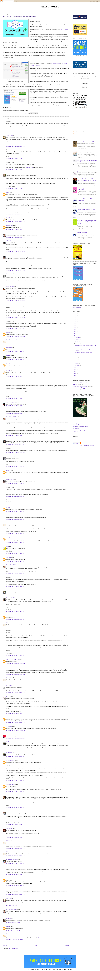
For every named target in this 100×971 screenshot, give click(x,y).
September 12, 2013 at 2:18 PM (15, 511)
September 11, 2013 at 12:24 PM (15, 336)
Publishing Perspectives (78, 431)
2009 (75, 373)
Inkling (7, 192)
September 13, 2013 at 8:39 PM (15, 791)
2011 (75, 369)
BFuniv (7, 173)
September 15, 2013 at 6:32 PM (15, 863)
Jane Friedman (76, 428)
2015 (75, 331)
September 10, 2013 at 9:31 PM (15, 132)
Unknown (8, 217)
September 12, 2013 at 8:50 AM (15, 435)
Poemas (74, 389)
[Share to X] (34, 113)
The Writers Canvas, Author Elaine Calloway (15, 456)
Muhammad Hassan (10, 934)
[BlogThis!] (32, 113)
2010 (75, 371)
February (77, 365)
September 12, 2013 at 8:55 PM (15, 655)
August (77, 355)
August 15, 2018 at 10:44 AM (14, 939)
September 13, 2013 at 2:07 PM (15, 756)
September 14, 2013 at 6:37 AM (15, 837)
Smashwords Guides (55, 63)
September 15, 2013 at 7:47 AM (15, 856)
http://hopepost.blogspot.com (12, 659)
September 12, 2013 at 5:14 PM (15, 619)
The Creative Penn (76, 424)
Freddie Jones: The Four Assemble (80, 386)
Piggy (7, 546)
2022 (75, 317)
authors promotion (41, 937)
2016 (75, 329)
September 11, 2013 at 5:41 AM (15, 158)
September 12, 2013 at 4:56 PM (15, 594)
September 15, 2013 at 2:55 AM (15, 848)
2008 (75, 375)
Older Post (66, 945)
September (77, 343)
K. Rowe (8, 332)
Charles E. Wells (9, 135)
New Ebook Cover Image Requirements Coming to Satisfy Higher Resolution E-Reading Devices (87, 221)
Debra (7, 734)
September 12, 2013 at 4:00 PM (15, 542)
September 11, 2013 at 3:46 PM (15, 359)
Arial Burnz (8, 557)
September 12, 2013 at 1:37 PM (15, 483)
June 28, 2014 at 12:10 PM (13, 922)
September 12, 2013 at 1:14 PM (15, 476)
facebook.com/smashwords (78, 69)
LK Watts (8, 840)
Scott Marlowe (9, 685)
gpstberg (8, 363)
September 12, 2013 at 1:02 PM (15, 466)
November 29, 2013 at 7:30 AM (15, 915)
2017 (75, 327)
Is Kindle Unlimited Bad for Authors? (84, 151)
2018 (75, 325)
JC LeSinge (8, 696)
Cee (7, 439)
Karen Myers (9, 274)
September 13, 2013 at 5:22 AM (15, 693)
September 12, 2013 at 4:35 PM (15, 574)
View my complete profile (87, 445)
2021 (75, 319)
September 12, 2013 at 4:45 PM (15, 586)
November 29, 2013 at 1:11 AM (15, 905)
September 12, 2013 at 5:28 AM (15, 398)
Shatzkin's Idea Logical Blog (79, 430)
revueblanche (9, 726)
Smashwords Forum (29, 167)
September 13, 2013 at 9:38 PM (15, 807)
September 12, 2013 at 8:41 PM (15, 627)
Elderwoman (9, 898)
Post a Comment (6, 943)
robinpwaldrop (9, 828)
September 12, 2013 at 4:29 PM (15, 561)
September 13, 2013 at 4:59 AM (15, 682)
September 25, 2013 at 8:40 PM (15, 885)
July (76, 357)
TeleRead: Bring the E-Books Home (80, 426)
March (76, 363)
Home (36, 945)
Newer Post (5, 945)
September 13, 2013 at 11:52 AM (15, 738)
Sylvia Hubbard (9, 240)
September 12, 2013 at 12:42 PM (15, 452)
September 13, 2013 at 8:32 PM (15, 780)
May (76, 359)
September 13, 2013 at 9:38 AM (15, 722)
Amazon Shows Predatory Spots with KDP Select (87, 141)
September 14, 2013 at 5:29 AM (15, 824)
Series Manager (64, 29)
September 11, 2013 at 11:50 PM (15, 367)
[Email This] (31, 113)
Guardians (75, 384)
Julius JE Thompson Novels (12, 859)
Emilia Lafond (9, 347)
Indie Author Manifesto (82, 232)
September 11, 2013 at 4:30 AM (15, 146)
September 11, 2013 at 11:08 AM (15, 300)
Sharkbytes (8, 355)
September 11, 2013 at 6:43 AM (15, 188)
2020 (75, 321)
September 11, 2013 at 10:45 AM (15, 270)
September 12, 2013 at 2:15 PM (15, 504)
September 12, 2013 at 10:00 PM (15, 663)
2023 (75, 315)
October (77, 341)
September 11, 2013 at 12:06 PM (15, 328)
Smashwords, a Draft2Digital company (56, 9)
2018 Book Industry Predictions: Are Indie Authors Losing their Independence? (86, 210)
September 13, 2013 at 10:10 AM (15, 730)
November (77, 339)
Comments (76, 134)
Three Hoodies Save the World (12, 340)
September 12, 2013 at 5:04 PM (15, 611)
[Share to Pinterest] (37, 113)
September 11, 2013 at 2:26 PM (15, 344)
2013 (75, 335)
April (76, 361)
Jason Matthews (9, 225)
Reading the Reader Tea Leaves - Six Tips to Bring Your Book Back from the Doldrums (86, 179)
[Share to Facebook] (35, 113)
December (77, 337)
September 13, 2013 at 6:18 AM (15, 713)
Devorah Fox (9, 677)
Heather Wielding (10, 286)
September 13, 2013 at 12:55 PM (15, 749)
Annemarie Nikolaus (10, 760)
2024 (75, 313)
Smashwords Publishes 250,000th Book (83, 352)
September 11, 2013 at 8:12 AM (15, 221)
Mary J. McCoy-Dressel (11, 402)
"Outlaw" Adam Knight (11, 597)
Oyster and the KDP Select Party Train (85, 171)
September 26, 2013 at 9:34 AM (15, 894)
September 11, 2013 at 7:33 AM (15, 214)
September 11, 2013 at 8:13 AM (15, 229)
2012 (75, 367)
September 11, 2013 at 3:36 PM (15, 351)
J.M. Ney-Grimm (9, 537)
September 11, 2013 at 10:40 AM (15, 251)
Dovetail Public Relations (11, 233)
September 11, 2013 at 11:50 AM (15, 317)
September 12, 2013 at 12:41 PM (15, 445)
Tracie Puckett (9, 590)
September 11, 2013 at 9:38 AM (15, 237)
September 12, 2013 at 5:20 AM (15, 376)
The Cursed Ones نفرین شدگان (79, 388)
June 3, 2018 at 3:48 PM (13, 930)
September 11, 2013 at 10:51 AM (15, 283)
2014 (75, 333)
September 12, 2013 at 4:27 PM (15, 553)
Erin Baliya (8, 918)
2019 (75, 323)
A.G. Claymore (9, 741)
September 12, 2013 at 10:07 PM (15, 674)
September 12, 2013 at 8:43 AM (15, 413)
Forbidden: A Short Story (78, 382)
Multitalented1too (10, 479)
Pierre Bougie (9, 811)
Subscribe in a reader (77, 307)
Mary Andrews (9, 795)
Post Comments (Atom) (13, 948)
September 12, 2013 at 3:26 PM (15, 519)
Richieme (8, 926)
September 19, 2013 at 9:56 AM (15, 874)
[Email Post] (29, 113)
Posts (75, 131)
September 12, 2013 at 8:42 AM (15, 405)
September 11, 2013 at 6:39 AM (15, 169)
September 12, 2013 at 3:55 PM (15, 533)
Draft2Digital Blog (77, 423)
